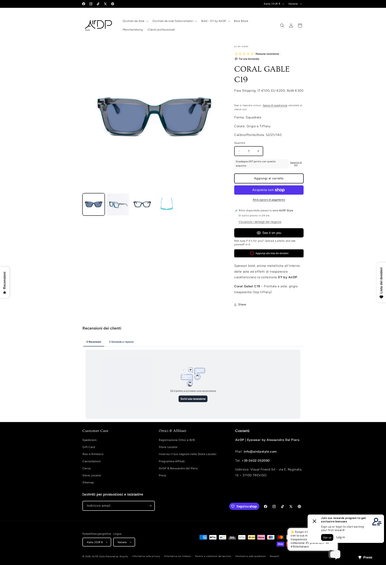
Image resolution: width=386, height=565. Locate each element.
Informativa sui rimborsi (177, 556)
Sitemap (88, 482)
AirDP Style (98, 556)
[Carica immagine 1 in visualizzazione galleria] (93, 204)
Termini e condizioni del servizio (213, 556)
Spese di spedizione (275, 105)
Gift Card (88, 447)
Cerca (86, 468)
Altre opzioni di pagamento (269, 199)
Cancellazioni (91, 461)
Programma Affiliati (172, 461)
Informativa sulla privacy (146, 556)
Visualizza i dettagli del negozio (260, 222)
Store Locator (91, 475)
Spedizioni (89, 440)
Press (162, 475)
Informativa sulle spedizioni (250, 556)
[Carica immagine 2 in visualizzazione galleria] (118, 204)
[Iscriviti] (150, 506)
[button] (135, 21)
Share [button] (242, 304)
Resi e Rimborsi (93, 454)
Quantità (239, 142)
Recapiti (274, 556)
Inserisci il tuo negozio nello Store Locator (188, 454)
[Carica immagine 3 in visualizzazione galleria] (142, 204)
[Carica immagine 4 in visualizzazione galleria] (166, 204)
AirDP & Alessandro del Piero (178, 468)
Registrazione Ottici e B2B (177, 440)
